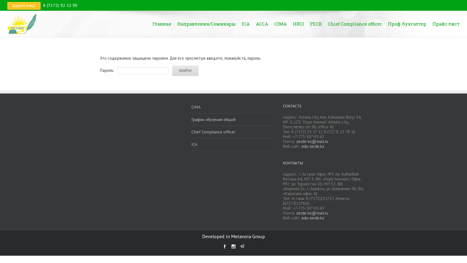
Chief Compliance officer (213, 132)
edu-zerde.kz (313, 146)
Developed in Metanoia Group (233, 236)
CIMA (196, 107)
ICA (194, 144)
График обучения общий (213, 119)
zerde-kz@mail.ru (312, 141)
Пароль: (108, 70)
